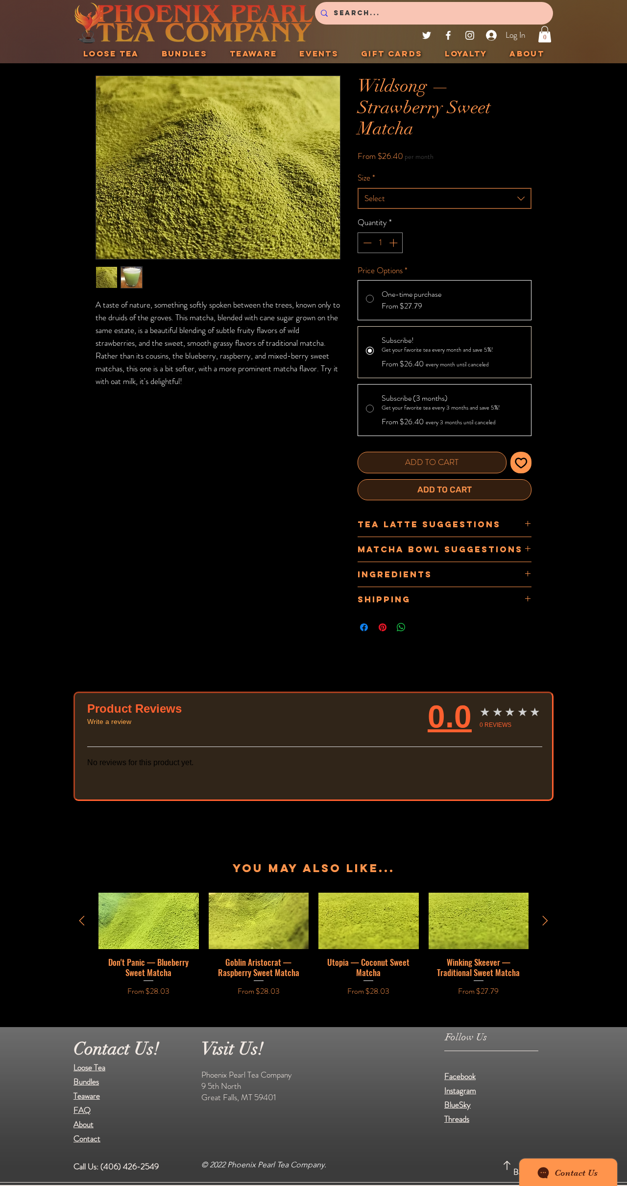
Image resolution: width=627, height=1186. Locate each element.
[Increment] (394, 243)
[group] (313, 950)
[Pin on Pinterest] (382, 627)
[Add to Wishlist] (521, 462)
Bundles (86, 1081)
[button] (545, 34)
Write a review (109, 721)
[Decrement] (366, 243)
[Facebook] (448, 35)
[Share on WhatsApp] (401, 627)
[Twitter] (427, 35)
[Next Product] (545, 920)
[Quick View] (148, 921)
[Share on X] (420, 627)
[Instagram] (470, 35)
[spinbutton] (380, 243)
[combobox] (444, 198)
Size (366, 177)
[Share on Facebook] (364, 627)
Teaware (86, 1096)
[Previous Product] (81, 920)
